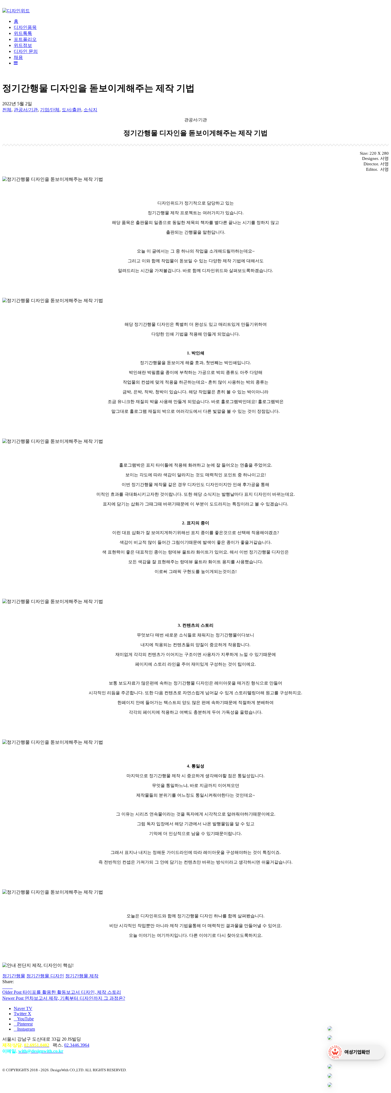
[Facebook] (4, 986)
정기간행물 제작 (81, 975)
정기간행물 (13, 975)
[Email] (11, 986)
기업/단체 (50, 109)
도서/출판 (71, 109)
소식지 (90, 109)
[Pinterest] (7, 986)
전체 (6, 109)
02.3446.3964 (76, 1045)
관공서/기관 (26, 109)
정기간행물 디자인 (45, 975)
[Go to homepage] (16, 10)
